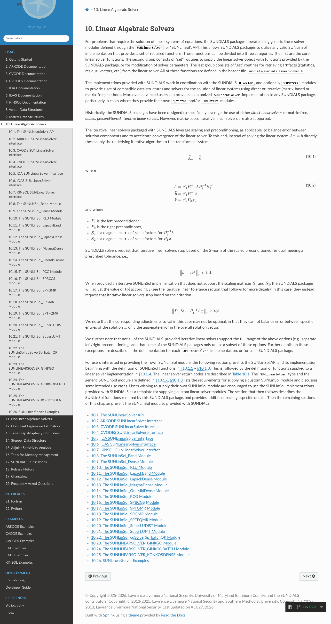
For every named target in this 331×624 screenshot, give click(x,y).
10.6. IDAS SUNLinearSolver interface (29, 183)
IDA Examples (16, 548)
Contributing (15, 580)
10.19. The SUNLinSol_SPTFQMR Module (33, 316)
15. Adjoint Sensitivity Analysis (28, 448)
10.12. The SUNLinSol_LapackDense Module (35, 239)
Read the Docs (173, 615)
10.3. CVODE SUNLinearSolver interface (31, 153)
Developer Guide (18, 587)
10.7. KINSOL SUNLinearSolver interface (31, 195)
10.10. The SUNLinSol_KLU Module (34, 218)
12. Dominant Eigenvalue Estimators (33, 426)
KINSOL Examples (19, 562)
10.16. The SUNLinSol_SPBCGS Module (31, 281)
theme (133, 615)
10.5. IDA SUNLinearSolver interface (35, 173)
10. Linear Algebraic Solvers (26, 124)
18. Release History (20, 469)
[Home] (87, 10)
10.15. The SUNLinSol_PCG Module (35, 272)
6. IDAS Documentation (24, 95)
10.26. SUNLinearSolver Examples (33, 412)
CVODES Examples (20, 541)
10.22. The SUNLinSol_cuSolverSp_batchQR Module (32, 352)
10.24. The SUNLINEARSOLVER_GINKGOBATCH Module (36, 384)
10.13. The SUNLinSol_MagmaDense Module (35, 251)
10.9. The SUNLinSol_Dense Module (35, 211)
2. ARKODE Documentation (26, 66)
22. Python (14, 509)
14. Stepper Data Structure (26, 440)
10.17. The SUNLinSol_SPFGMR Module (32, 293)
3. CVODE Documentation (26, 74)
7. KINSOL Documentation (26, 102)
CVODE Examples (19, 533)
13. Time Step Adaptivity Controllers (33, 433)
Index (10, 612)
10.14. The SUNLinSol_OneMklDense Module (36, 262)
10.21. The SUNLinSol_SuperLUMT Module (34, 339)
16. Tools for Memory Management (32, 455)
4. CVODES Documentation (26, 81)
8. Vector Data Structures (24, 110)
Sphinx (109, 615)
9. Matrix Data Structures (25, 117)
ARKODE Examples (20, 526)
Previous (100, 576)
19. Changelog (16, 476)
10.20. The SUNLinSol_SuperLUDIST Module (35, 327)
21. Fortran (14, 501)
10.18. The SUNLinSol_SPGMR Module (31, 304)
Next (307, 576)
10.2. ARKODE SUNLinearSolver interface (32, 141)
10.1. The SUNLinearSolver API (31, 132)
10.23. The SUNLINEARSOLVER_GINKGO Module (31, 368)
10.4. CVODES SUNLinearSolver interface (32, 164)
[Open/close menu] (2, 124)
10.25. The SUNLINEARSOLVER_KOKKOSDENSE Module (36, 400)
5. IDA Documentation (23, 88)
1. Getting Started (19, 59)
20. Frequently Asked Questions (29, 484)
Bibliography (15, 605)
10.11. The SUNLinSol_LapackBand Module (34, 228)
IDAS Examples (17, 555)
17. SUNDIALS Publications (26, 462)
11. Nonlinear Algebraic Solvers (29, 419)
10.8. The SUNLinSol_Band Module (34, 204)
